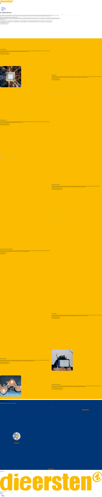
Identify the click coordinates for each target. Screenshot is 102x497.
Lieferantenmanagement (24, 21)
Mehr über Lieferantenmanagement (57, 188)
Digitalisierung (10, 21)
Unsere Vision (3, 7)
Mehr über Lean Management (4, 53)
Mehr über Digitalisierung (56, 79)
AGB (2, 494)
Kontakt (3, 10)
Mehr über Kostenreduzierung (4, 362)
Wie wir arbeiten (4, 8)
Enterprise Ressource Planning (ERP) (33, 21)
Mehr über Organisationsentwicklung (57, 388)
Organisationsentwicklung (4, 23)
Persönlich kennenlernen (85, 409)
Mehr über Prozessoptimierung (5, 124)
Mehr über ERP (3, 253)
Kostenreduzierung (48, 21)
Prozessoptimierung (16, 21)
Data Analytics (42, 21)
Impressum (3, 495)
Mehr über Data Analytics (56, 317)
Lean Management (3, 21)
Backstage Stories (4, 9)
